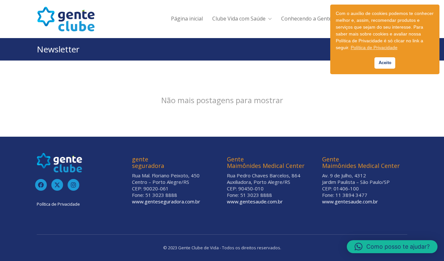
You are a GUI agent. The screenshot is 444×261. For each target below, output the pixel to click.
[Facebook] (41, 185)
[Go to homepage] (66, 19)
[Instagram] (73, 185)
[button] (392, 246)
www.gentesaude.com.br (255, 201)
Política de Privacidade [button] (374, 47)
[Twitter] (57, 185)
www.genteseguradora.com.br (166, 201)
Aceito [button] (385, 63)
